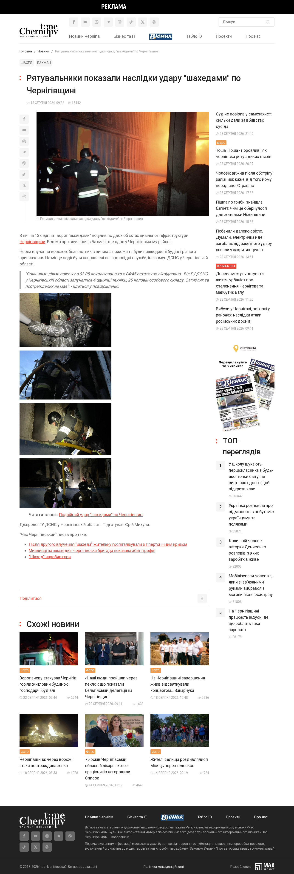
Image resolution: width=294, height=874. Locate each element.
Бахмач (44, 63)
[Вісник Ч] (160, 36)
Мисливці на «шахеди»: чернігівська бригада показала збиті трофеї (92, 550)
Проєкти (224, 36)
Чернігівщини (32, 241)
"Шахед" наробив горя (50, 556)
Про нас (253, 36)
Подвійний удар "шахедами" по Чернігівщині (101, 514)
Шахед (27, 63)
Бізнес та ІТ (125, 36)
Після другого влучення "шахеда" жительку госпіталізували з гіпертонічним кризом (108, 544)
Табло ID (194, 36)
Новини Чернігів (84, 36)
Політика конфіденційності (164, 866)
